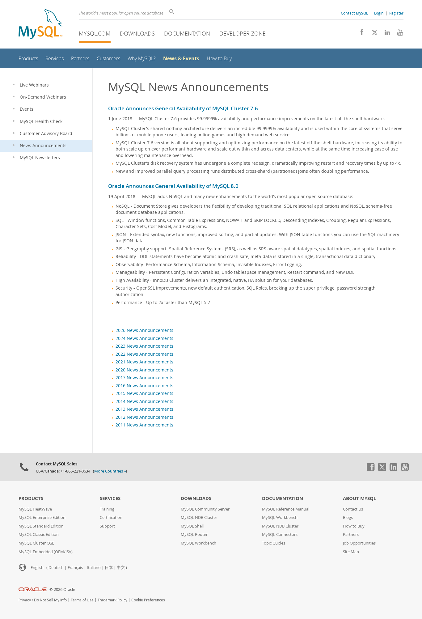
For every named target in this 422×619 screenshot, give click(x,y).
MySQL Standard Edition (41, 526)
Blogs (348, 517)
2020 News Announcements (144, 370)
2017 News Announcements (144, 377)
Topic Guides (273, 543)
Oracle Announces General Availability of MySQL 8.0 (173, 185)
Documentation (187, 33)
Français (75, 567)
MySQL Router (194, 534)
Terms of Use (82, 600)
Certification (111, 517)
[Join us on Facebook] (359, 34)
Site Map (351, 551)
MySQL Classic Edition (39, 534)
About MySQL (359, 498)
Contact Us (353, 509)
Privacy (25, 600)
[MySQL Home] (40, 25)
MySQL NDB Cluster (199, 517)
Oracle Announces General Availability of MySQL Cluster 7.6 (183, 108)
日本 (109, 567)
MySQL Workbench (198, 543)
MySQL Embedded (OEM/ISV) (46, 551)
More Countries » (110, 471)
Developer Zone (242, 33)
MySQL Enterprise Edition (42, 517)
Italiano (94, 567)
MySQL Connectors (280, 534)
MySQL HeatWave (35, 509)
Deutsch (56, 567)
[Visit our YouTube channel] (397, 34)
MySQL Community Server (205, 509)
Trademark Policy (112, 600)
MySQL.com (95, 33)
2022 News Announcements (144, 354)
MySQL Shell (192, 526)
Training (107, 509)
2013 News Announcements (144, 409)
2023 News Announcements (144, 346)
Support (107, 526)
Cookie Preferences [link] (148, 600)
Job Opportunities (359, 543)
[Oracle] (33, 589)
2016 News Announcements (144, 385)
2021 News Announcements (144, 362)
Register (396, 13)
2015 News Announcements (144, 393)
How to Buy (354, 526)
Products (31, 498)
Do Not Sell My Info (50, 600)
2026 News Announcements (144, 330)
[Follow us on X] (372, 34)
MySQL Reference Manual (285, 509)
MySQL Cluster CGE (36, 543)
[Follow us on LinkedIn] (385, 34)
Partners (351, 534)
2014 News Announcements (144, 401)
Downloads (137, 33)
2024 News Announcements (144, 338)
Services (110, 498)
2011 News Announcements (144, 425)
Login (378, 13)
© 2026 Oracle (62, 589)
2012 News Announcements (144, 417)
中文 (121, 567)
